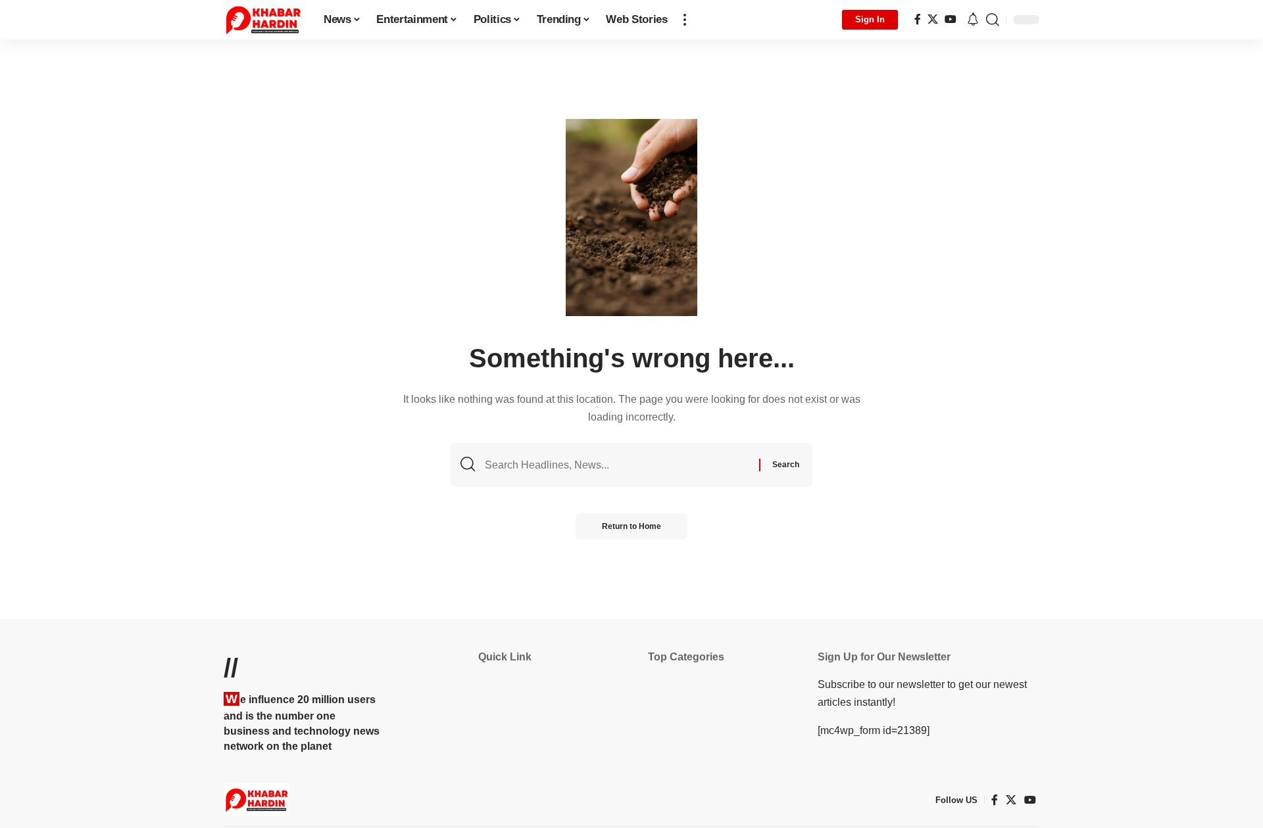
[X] (932, 19)
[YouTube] (950, 19)
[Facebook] (917, 19)
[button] (685, 19)
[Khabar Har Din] (263, 19)
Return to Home (631, 526)
